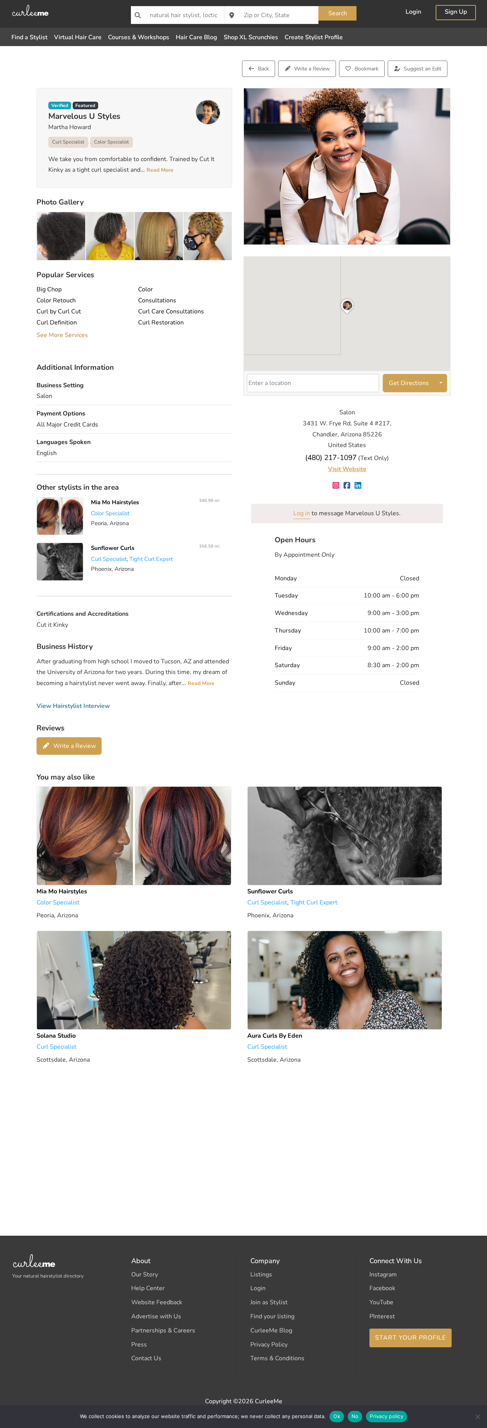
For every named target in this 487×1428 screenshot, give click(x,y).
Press (139, 1344)
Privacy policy (386, 1416)
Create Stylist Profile (314, 37)
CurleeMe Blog (271, 1330)
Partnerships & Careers (163, 1330)
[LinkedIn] (358, 486)
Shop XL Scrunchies (251, 37)
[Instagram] (336, 486)
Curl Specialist (68, 142)
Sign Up (456, 12)
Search (337, 13)
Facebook (382, 1288)
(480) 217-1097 (330, 458)
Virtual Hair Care (78, 37)
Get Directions (409, 383)
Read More (159, 170)
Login (413, 12)
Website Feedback (156, 1302)
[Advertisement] (243, 1139)
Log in (301, 513)
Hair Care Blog (196, 37)
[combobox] (178, 15)
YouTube (381, 1302)
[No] (477, 1416)
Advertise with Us (156, 1316)
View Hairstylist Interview (73, 706)
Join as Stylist (269, 1302)
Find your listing (272, 1316)
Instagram (383, 1274)
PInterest (382, 1316)
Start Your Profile (410, 1338)
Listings (261, 1274)
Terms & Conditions (277, 1358)
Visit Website (347, 469)
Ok (336, 1416)
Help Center (148, 1288)
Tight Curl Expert (151, 559)
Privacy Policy (269, 1344)
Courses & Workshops (138, 37)
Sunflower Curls (112, 548)
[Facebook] (347, 486)
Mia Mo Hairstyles (115, 502)
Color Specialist (111, 142)
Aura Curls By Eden (274, 1036)
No (355, 1416)
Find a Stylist (29, 37)
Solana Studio (56, 1036)
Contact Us (146, 1358)
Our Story (144, 1274)
